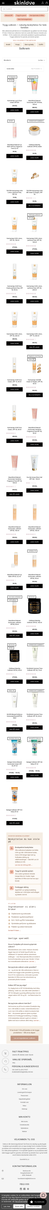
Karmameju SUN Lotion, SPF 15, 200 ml (34, 335)
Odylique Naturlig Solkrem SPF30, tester (34, 145)
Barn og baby (29, 44)
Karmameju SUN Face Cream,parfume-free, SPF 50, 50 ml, (14, 288)
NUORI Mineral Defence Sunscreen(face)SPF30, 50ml (14, 716)
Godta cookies (33, 1206)
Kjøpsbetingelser (24, 1099)
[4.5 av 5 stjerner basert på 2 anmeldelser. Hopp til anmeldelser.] (11, 433)
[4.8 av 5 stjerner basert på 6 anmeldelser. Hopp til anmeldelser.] (31, 293)
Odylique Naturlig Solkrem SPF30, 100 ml (34, 621)
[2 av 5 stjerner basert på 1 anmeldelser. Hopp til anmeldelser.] (31, 482)
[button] (24, 60)
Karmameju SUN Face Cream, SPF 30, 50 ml (14, 428)
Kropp (17, 44)
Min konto (24, 1121)
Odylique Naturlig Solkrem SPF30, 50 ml (15, 669)
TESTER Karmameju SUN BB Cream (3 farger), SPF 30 (34, 192)
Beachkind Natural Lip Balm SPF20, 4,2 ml (14, 575)
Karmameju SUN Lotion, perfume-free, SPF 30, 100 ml (34, 240)
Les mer (7, 1206)
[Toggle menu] (3, 3)
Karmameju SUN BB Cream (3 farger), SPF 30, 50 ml (34, 381)
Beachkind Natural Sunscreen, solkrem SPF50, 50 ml (14, 622)
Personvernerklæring (23, 1201)
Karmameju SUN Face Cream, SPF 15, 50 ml (14, 381)
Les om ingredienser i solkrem (24, 1038)
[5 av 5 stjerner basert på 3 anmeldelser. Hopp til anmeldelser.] (11, 244)
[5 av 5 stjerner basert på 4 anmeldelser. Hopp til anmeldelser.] (31, 626)
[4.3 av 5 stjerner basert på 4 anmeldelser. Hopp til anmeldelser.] (11, 628)
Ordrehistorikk (24, 1125)
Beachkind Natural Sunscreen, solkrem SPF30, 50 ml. (34, 576)
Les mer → (32, 961)
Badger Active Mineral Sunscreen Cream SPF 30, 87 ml (14, 764)
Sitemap (24, 1109)
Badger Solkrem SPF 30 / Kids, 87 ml (14, 811)
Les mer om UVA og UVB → (23, 865)
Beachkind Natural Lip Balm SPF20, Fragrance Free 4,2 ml (14, 146)
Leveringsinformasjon (24, 1092)
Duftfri (41, 44)
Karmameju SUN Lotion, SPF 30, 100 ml (14, 239)
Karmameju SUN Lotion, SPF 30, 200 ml (14, 335)
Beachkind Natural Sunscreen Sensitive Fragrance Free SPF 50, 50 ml (34, 430)
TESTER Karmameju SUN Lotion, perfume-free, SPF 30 (14, 192)
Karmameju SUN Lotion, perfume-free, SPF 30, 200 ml (34, 288)
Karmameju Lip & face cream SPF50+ (14, 101)
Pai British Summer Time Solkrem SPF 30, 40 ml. (34, 715)
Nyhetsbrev (24, 1128)
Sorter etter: (10, 69)
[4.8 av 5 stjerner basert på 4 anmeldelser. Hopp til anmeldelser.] (31, 387)
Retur (24, 1106)
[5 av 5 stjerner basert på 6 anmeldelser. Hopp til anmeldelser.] (31, 673)
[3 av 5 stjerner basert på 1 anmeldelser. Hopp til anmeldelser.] (31, 198)
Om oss (24, 1089)
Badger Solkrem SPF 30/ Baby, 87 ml (35, 763)
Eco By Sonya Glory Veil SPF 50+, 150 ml (34, 478)
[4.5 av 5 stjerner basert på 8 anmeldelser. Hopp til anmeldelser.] (11, 769)
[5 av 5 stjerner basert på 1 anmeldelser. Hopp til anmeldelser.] (31, 150)
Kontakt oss (24, 1102)
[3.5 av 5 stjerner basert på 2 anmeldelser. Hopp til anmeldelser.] (11, 486)
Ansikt (8, 44)
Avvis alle (19, 1206)
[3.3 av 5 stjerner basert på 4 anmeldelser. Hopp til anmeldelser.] (11, 673)
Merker (24, 1131)
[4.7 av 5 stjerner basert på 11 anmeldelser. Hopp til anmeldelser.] (31, 719)
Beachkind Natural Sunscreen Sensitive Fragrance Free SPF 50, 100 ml (14, 480)
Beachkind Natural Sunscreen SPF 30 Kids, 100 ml (34, 102)
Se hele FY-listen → (14, 930)
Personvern (24, 1095)
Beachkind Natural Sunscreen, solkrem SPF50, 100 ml (14, 528)
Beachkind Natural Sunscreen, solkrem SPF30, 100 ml (34, 528)
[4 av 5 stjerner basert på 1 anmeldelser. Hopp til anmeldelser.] (31, 339)
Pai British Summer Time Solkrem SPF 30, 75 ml (34, 669)
